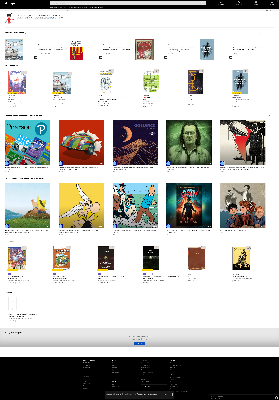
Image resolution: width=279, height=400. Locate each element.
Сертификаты (19, 10)
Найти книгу (139, 343)
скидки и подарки (52, 18)
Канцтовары (77, 7)
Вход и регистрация (176, 365)
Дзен (84, 386)
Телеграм (85, 388)
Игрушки (84, 7)
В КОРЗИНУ (12, 106)
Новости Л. (144, 377)
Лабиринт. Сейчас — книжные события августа (23, 115)
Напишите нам (174, 386)
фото (24, 72)
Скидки (39, 10)
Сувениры (115, 377)
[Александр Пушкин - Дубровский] (241, 270)
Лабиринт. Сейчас (146, 363)
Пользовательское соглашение (179, 391)
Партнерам (144, 389)
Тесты (142, 374)
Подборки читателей (147, 372)
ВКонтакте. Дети (87, 379)
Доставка (172, 382)
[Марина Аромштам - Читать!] (151, 93)
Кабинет (172, 370)
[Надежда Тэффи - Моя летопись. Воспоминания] (195, 93)
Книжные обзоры (146, 370)
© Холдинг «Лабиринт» (217, 396)
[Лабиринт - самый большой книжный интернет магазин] (25, 3)
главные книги (19, 19)
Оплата (172, 379)
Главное (65, 7)
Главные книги (116, 386)
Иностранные (58, 7)
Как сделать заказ (175, 377)
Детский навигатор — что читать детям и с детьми (24, 178)
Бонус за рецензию (117, 389)
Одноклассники (87, 383)
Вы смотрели (173, 367)
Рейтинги (27, 10)
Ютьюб (85, 381)
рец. (23, 71)
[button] (260, 32)
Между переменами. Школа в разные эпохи (233, 230)
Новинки (8, 292)
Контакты (60, 10)
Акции (114, 384)
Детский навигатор (146, 365)
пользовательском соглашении (129, 394)
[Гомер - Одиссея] (196, 270)
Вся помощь (173, 389)
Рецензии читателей (147, 367)
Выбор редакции (11, 65)
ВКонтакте (86, 376)
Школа (71, 7)
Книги (51, 7)
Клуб (95, 7)
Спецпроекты (145, 381)
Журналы (114, 367)
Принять (166, 394)
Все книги (115, 363)
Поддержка (68, 10)
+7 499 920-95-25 (48, 10)
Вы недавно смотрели (13, 333)
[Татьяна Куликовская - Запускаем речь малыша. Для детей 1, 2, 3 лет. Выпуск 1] (12, 310)
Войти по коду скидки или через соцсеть (182, 363)
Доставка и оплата (9, 10)
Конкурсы (144, 379)
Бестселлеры (10, 242)
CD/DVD (114, 374)
